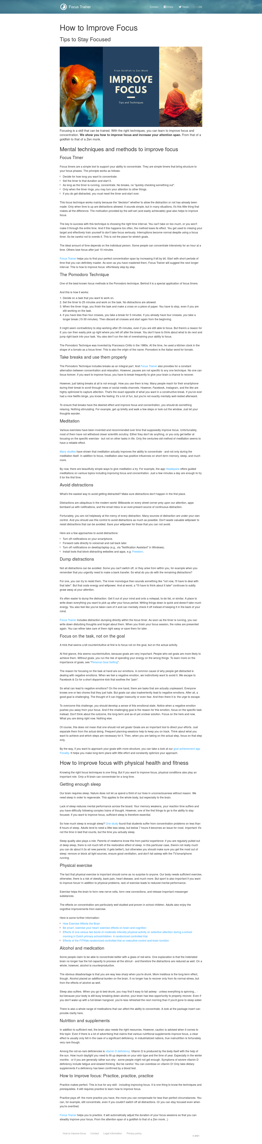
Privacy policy (134, 1133)
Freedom (137, 551)
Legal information (112, 1133)
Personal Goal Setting (104, 662)
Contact (154, 6)
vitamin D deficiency (118, 1051)
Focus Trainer (68, 258)
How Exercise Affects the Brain (81, 923)
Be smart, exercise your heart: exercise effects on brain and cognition (104, 928)
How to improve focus (74, 1133)
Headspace (173, 469)
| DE (200, 6)
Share (169, 6)
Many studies (68, 451)
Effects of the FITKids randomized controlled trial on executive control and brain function (116, 940)
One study (112, 823)
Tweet (184, 6)
